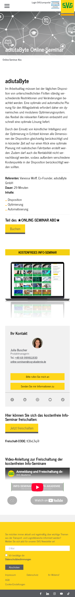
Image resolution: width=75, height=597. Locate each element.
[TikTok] (63, 399)
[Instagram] (37, 399)
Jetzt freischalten (21, 428)
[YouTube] (50, 399)
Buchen (15, 229)
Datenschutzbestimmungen (18, 559)
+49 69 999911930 (26, 357)
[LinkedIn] (25, 399)
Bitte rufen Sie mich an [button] (37, 376)
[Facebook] (12, 399)
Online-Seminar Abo (12, 60)
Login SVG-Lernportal (41, 2)
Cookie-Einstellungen (15, 584)
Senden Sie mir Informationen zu (37, 386)
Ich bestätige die (18, 557)
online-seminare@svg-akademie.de (28, 361)
